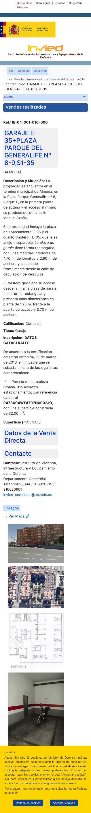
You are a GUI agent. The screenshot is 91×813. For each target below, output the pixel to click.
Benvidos (59, 3)
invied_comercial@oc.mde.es (27, 494)
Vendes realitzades (59, 79)
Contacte (24, 70)
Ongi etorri (75, 3)
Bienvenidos (24, 3)
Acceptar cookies (64, 803)
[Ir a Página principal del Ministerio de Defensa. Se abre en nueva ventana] (27, 27)
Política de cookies (28, 803)
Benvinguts (43, 3)
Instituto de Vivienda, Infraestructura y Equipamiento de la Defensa (45, 56)
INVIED (8, 97)
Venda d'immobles (28, 79)
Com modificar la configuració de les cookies (47, 783)
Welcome (22, 7)
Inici (12, 70)
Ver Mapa (17, 516)
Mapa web (40, 70)
